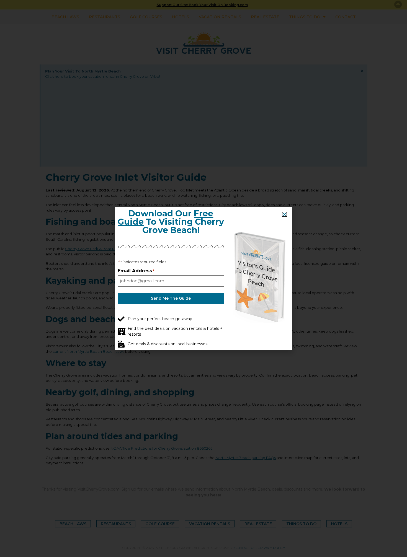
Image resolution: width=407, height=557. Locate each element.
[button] (284, 214)
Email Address (136, 271)
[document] (203, 278)
